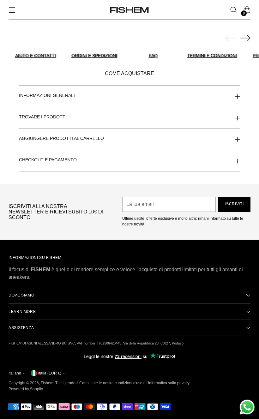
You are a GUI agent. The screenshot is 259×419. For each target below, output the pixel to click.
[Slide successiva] (245, 38)
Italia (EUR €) (49, 373)
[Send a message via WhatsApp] (247, 407)
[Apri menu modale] (11, 9)
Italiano (15, 373)
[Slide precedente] (230, 38)
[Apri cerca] (233, 9)
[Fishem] (129, 10)
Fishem (47, 383)
